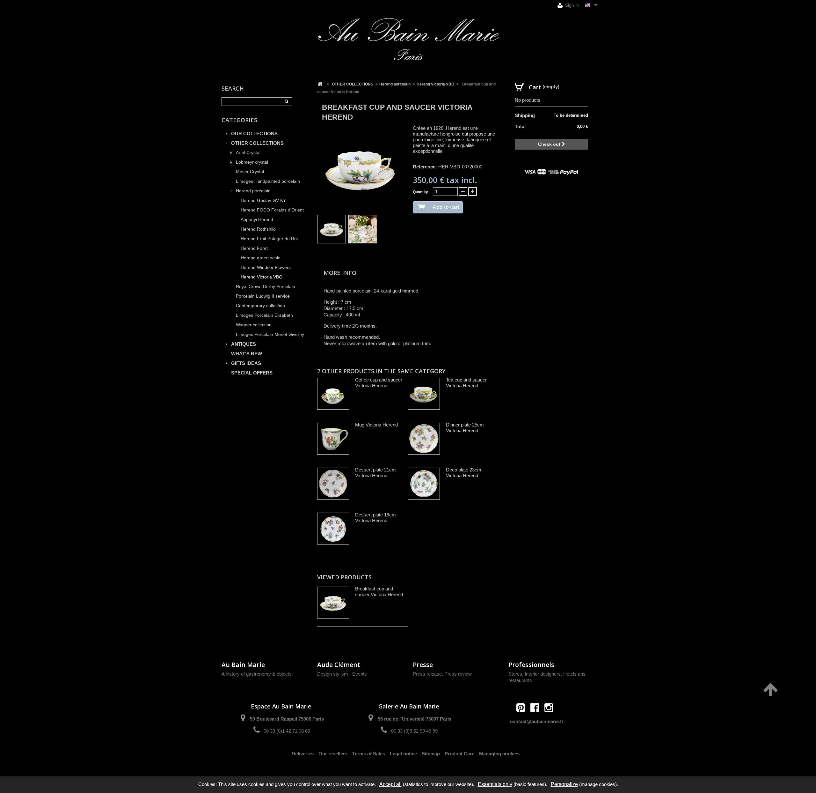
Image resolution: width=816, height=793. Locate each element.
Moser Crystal (250, 171)
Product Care (459, 753)
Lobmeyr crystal (252, 162)
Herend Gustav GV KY (263, 200)
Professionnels (531, 664)
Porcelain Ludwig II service (263, 296)
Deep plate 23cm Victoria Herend (463, 472)
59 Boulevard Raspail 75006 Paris (287, 719)
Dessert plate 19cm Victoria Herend (375, 517)
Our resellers (332, 753)
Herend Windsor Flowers (266, 267)
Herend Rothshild (258, 229)
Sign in (571, 5)
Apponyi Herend (257, 219)
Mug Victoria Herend (376, 424)
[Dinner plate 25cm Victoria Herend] (424, 439)
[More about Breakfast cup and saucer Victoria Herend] (333, 603)
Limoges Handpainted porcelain (268, 181)
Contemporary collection (260, 305)
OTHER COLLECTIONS (257, 143)
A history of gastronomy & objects (257, 674)
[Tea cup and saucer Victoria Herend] (424, 394)
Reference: (425, 166)
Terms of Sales (368, 753)
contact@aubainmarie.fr (537, 721)
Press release (427, 674)
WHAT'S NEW (246, 353)
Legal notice (403, 753)
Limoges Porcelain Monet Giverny (270, 334)
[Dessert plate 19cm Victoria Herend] (333, 529)
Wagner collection (254, 324)
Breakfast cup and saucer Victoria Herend (379, 591)
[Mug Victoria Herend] (333, 439)
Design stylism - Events (342, 674)
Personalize (564, 784)
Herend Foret (254, 248)
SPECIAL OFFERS (252, 372)
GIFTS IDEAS (246, 363)
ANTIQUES (243, 344)
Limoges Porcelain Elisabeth (264, 315)
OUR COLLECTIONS (254, 133)
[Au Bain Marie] (408, 39)
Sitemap (431, 753)
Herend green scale (260, 258)
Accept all (390, 784)
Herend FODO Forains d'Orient (272, 210)
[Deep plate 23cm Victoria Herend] (424, 484)
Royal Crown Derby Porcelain (265, 286)
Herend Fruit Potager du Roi (269, 238)
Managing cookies (499, 753)
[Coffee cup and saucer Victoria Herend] (333, 394)
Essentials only (495, 784)
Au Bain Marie (243, 664)
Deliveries (303, 753)
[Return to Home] (320, 84)
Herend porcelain (253, 191)
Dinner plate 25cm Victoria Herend (465, 427)
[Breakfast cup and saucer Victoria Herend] (331, 229)
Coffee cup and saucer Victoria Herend (378, 382)
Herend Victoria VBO (261, 277)
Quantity (420, 192)
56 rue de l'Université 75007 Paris (414, 719)
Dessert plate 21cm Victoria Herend (375, 472)
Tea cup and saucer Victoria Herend (466, 382)
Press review (458, 674)
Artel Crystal (248, 152)
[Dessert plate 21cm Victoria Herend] (333, 484)
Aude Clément (338, 664)
